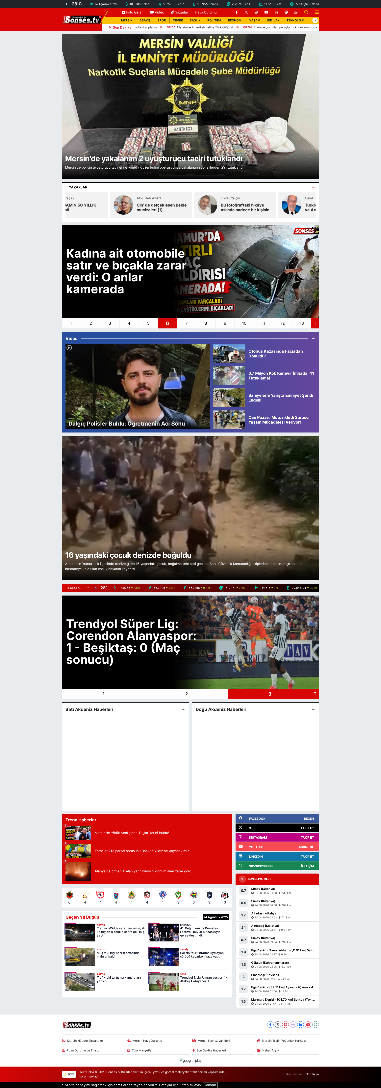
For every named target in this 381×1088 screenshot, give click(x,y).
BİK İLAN (273, 20)
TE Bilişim (312, 1074)
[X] (278, 1024)
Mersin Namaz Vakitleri (214, 1041)
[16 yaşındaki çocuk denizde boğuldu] (190, 508)
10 (244, 323)
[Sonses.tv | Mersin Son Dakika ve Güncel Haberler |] (82, 19)
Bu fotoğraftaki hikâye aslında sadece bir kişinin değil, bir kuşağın (116, 207)
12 (283, 323)
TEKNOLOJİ (295, 20)
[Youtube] (308, 1024)
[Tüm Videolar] (314, 338)
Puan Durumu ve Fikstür (84, 1050)
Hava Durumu (206, 12)
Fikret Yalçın (101, 198)
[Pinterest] (285, 1024)
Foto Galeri (134, 12)
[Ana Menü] (315, 12)
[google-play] (190, 1060)
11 (263, 323)
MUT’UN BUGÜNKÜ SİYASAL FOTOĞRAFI (280, 207)
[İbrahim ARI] (247, 205)
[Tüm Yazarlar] (314, 187)
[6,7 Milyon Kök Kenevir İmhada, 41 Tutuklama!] (229, 375)
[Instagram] (293, 1024)
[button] (315, 20)
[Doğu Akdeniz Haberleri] (314, 709)
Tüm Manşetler (142, 1050)
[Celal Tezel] (163, 205)
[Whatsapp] (315, 1024)
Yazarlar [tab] (78, 187)
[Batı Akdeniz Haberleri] (184, 709)
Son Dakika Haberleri (211, 1050)
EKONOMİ (235, 20)
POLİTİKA (214, 20)
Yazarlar (181, 12)
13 (302, 323)
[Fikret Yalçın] (79, 205)
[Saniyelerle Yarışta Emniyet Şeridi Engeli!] (229, 398)
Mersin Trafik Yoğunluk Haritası (284, 1041)
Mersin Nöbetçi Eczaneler (85, 1041)
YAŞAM (254, 20)
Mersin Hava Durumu (147, 1041)
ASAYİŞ (145, 20)
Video (159, 12)
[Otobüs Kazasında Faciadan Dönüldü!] (229, 353)
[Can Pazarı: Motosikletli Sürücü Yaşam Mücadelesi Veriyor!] (229, 420)
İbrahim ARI (269, 198)
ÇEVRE (178, 20)
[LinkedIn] (300, 1024)
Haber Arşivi (271, 1050)
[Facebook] (270, 1024)
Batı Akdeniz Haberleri (89, 709)
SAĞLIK (195, 20)
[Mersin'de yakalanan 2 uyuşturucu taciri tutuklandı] (190, 106)
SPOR (162, 20)
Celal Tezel (184, 198)
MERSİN (127, 20)
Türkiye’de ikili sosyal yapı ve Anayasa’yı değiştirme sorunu (201, 207)
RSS (70, 1074)
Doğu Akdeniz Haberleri (221, 709)
